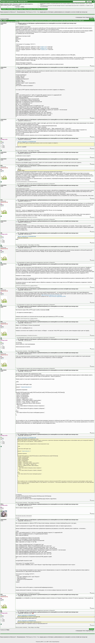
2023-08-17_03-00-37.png (21, 318)
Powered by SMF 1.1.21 (41, 641)
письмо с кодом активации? (14, 5)
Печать (91, 19)
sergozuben (3, 23)
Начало (4, 9)
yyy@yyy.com (43, 48)
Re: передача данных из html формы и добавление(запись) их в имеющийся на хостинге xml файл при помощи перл (48, 67)
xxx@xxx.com (43, 46)
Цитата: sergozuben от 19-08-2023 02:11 (27, 615)
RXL (2, 165)
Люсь (2, 504)
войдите (20, 4)
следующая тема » (89, 17)
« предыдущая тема (80, 17)
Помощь (21, 9)
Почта (34, 9)
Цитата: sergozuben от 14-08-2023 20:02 (27, 236)
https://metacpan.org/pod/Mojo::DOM (57, 296)
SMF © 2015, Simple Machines (53, 641)
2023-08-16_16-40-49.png (21, 285)
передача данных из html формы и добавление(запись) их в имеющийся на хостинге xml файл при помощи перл (47, 23)
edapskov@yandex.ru (26, 387)
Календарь (30, 9)
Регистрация (44, 9)
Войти (38, 9)
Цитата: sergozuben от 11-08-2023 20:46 (27, 141)
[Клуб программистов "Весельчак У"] (1, 182)
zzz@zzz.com (44, 49)
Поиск (25, 9)
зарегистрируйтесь (28, 4)
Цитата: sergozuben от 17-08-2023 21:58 (27, 437)
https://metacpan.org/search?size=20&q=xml (51, 295)
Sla (1, 138)
